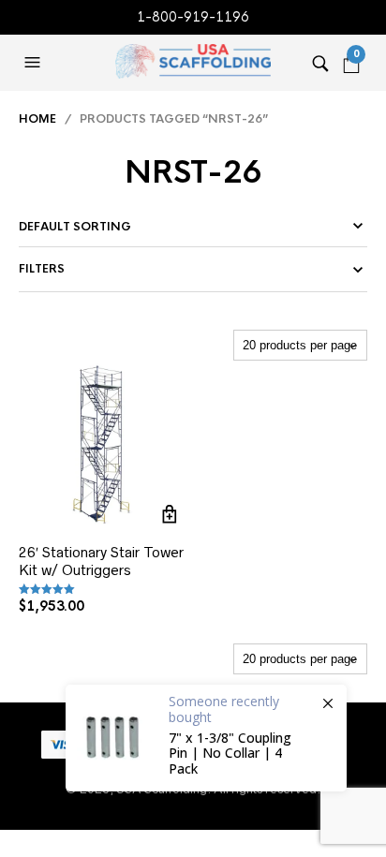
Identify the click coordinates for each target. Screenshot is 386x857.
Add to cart (170, 514)
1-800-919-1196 (193, 16)
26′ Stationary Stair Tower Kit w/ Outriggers (101, 561)
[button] (34, 63)
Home (37, 118)
